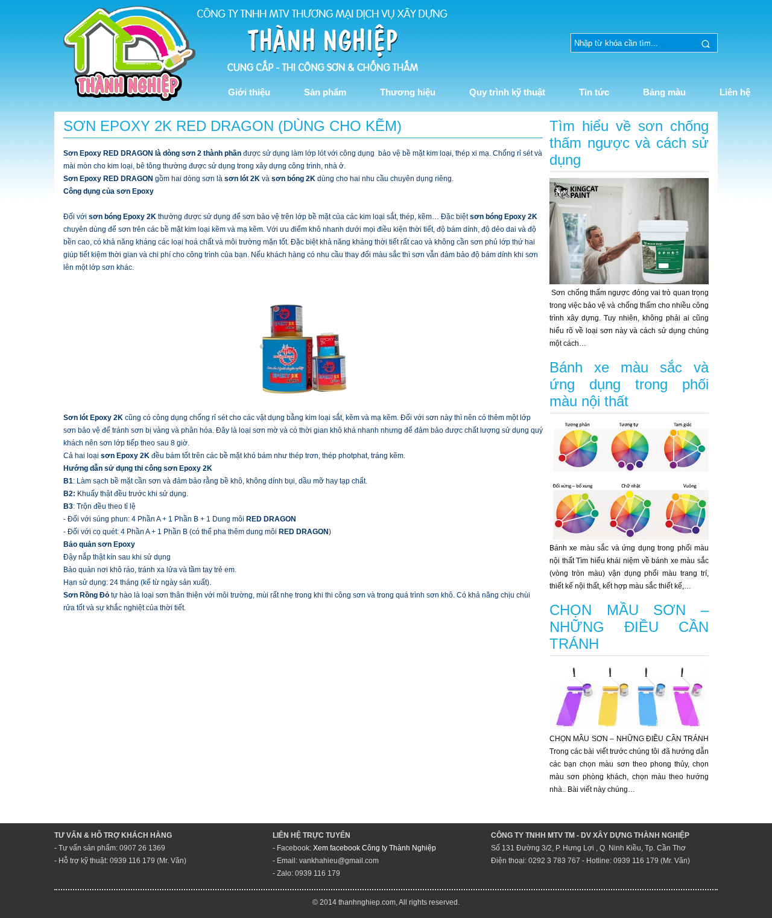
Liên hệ (735, 92)
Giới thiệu (249, 92)
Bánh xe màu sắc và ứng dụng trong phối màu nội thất (629, 384)
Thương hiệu (407, 92)
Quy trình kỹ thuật (507, 92)
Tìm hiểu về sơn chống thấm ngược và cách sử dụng (629, 143)
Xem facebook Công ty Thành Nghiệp (374, 848)
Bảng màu (664, 92)
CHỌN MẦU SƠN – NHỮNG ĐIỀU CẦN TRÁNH (629, 627)
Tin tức (594, 92)
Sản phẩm (325, 92)
